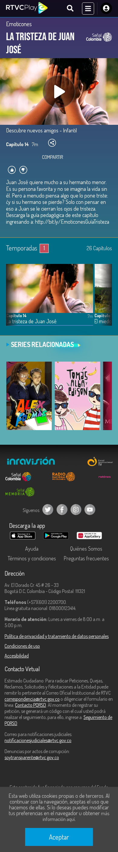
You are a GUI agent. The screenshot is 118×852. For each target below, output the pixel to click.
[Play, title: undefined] (59, 91)
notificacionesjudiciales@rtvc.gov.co (38, 740)
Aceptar (59, 837)
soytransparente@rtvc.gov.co (32, 757)
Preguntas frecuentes (86, 558)
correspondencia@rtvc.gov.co (32, 699)
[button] (104, 299)
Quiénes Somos (86, 548)
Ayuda (31, 548)
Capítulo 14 (16, 315)
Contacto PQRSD (30, 705)
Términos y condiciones (32, 558)
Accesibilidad (17, 656)
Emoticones (19, 24)
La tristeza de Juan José (31, 321)
